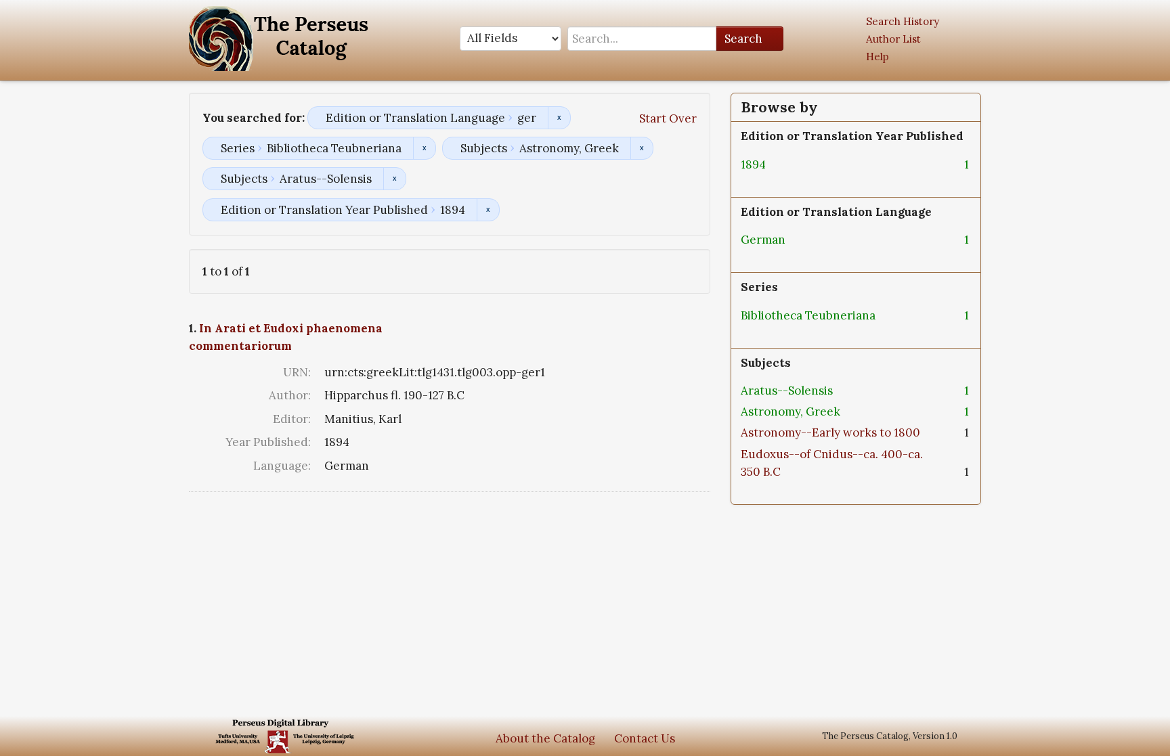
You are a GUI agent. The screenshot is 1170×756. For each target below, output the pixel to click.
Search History (902, 21)
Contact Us (644, 738)
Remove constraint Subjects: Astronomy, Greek (641, 148)
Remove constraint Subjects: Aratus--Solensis (394, 179)
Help (877, 56)
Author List (893, 38)
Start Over (668, 118)
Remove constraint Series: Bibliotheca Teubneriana (424, 148)
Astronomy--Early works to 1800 (830, 432)
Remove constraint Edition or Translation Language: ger (559, 118)
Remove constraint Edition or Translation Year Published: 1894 (488, 210)
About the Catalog (545, 738)
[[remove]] (776, 164)
